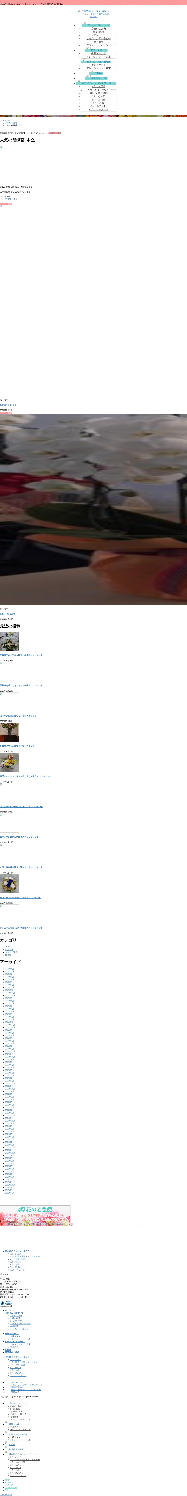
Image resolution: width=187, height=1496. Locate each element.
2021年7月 (9, 1129)
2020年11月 (10, 1150)
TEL (7, 1490)
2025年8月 (9, 1001)
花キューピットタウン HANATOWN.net (26, 1385)
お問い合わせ (11, 1487)
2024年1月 (9, 1049)
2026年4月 (9, 979)
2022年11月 (10, 1086)
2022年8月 (9, 1094)
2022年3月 (9, 1107)
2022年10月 (10, 1089)
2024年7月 (9, 1033)
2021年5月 (9, 1134)
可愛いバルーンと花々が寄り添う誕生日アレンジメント (25, 776)
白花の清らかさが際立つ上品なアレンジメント (21, 807)
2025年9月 (9, 998)
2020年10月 (10, 1153)
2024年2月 (9, 1046)
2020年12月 (10, 1147)
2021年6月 (9, 1131)
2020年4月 (9, 1169)
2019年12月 (10, 1179)
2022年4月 (9, 1105)
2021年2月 (9, 1142)
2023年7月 (9, 1065)
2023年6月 (9, 1067)
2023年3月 (9, 1075)
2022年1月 (9, 1113)
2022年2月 (9, 1110)
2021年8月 (9, 1126)
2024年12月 (10, 1022)
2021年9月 (9, 1123)
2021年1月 (9, 1145)
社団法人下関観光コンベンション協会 (26, 1390)
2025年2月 (9, 1017)
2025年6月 (9, 1006)
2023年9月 (9, 1059)
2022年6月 (9, 1099)
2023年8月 (9, 1062)
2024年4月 (9, 1041)
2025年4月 (9, 1011)
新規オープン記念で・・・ (10, 614)
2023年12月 (10, 1051)
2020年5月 (9, 1166)
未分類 (8, 955)
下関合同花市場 (17, 1382)
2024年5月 (9, 1038)
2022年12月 (10, 1083)
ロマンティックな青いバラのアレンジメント (20, 898)
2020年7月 (9, 1161)
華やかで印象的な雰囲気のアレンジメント (19, 837)
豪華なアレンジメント (8, 405)
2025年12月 (10, 990)
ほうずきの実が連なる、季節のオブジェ (18, 716)
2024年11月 (10, 1025)
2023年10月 (10, 1057)
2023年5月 (9, 1070)
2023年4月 (9, 1073)
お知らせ (9, 950)
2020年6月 (9, 1163)
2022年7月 (9, 1097)
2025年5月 (9, 1009)
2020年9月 (9, 1155)
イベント (9, 947)
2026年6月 (9, 974)
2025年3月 (9, 1014)
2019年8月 (9, 1190)
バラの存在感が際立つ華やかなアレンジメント (21, 867)
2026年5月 (9, 977)
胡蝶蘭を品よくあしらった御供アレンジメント (21, 685)
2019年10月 (10, 1185)
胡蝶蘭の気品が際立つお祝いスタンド (17, 746)
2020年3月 (9, 1171)
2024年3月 (9, 1043)
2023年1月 (9, 1081)
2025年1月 (9, 1019)
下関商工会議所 (17, 1387)
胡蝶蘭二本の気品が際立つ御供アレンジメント (21, 655)
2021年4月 (9, 1137)
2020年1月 (9, 1177)
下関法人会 (15, 1392)
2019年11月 (10, 1182)
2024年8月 (9, 1030)
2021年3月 (9, 1139)
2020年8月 (9, 1158)
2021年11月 (10, 1118)
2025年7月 (9, 1003)
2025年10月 (10, 995)
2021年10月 (10, 1121)
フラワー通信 (55, 133)
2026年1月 (9, 987)
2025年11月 (10, 993)
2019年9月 (9, 1187)
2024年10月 (10, 1027)
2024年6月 (9, 1035)
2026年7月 (9, 971)
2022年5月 (9, 1102)
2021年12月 (10, 1115)
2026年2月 (9, 985)
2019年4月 (9, 1193)
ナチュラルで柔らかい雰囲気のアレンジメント (21, 928)
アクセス (9, 1485)
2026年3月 (9, 982)
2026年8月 (9, 969)
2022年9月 (9, 1091)
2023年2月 (9, 1078)
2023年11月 (10, 1054)
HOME (8, 1482)
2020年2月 (9, 1174)
